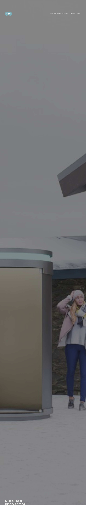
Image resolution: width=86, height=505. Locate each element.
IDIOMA (78, 13)
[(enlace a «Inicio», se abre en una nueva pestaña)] (8, 14)
